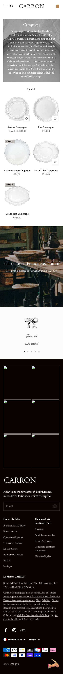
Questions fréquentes (13, 537)
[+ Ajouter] (27, 118)
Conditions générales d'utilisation (45, 548)
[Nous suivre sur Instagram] (14, 630)
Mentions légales (43, 556)
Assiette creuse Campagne (17, 170)
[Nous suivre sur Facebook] (5, 630)
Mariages (7, 566)
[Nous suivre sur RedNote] (22, 630)
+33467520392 (16, 587)
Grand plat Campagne (45, 170)
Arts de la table (48, 592)
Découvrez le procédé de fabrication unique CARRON (31, 271)
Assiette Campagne (17, 127)
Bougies (7, 608)
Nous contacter (10, 531)
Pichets (55, 600)
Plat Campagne (46, 127)
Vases (48, 604)
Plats (38, 600)
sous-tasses (39, 604)
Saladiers (46, 600)
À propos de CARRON (14, 525)
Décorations (36, 608)
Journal (6, 560)
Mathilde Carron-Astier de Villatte (33, 615)
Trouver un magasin (13, 543)
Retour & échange (43, 541)
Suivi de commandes (45, 535)
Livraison (39, 529)
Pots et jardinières (20, 608)
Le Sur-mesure (10, 549)
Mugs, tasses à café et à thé (16, 604)
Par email (29, 587)
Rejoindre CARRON (13, 554)
